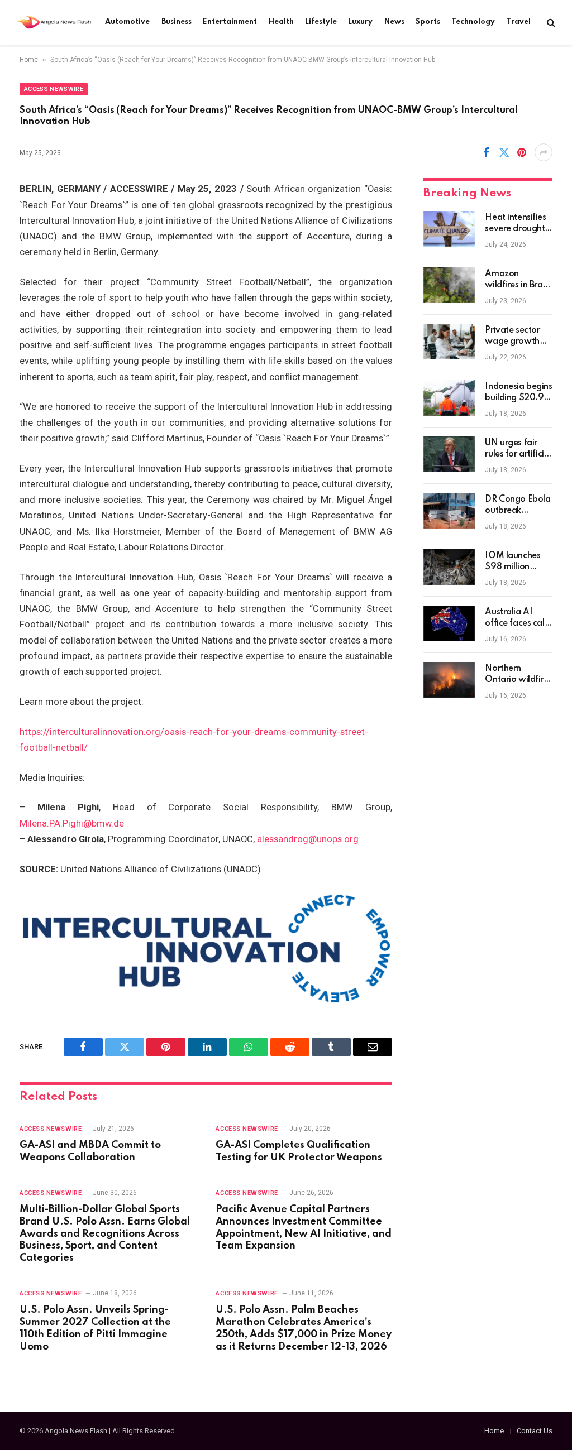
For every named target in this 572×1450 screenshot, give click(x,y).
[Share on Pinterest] (521, 152)
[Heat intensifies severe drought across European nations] (449, 229)
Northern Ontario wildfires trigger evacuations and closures (518, 674)
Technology (473, 22)
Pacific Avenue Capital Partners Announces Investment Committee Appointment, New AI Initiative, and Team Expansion (304, 1227)
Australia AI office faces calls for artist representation (517, 618)
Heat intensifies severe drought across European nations (518, 223)
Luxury (360, 22)
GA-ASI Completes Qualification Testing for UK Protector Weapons (299, 1151)
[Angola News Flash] (54, 22)
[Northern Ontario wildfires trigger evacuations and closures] (449, 680)
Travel (519, 22)
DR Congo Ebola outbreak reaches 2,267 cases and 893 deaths (517, 505)
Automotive (127, 22)
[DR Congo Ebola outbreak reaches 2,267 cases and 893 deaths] (449, 511)
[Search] (550, 22)
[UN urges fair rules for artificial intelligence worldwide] (449, 454)
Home (29, 60)
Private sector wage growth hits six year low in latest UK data (518, 336)
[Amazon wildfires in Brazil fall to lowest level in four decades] (449, 285)
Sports (428, 22)
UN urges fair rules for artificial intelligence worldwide (518, 449)
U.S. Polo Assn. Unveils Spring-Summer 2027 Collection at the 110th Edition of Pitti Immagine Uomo (95, 1328)
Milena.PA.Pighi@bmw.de (72, 823)
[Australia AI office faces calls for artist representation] (449, 623)
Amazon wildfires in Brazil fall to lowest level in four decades (518, 280)
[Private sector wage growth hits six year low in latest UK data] (449, 341)
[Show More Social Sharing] (543, 152)
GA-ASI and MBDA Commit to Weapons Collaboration (90, 1151)
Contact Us (534, 1431)
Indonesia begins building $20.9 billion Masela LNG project (518, 393)
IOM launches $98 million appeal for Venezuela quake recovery (515, 562)
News (394, 22)
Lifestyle (321, 22)
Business (176, 22)
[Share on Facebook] (486, 152)
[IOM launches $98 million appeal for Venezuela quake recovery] (449, 567)
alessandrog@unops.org (308, 839)
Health (281, 22)
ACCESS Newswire (53, 89)
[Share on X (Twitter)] (503, 152)
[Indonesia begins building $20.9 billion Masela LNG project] (449, 398)
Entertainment (230, 22)
